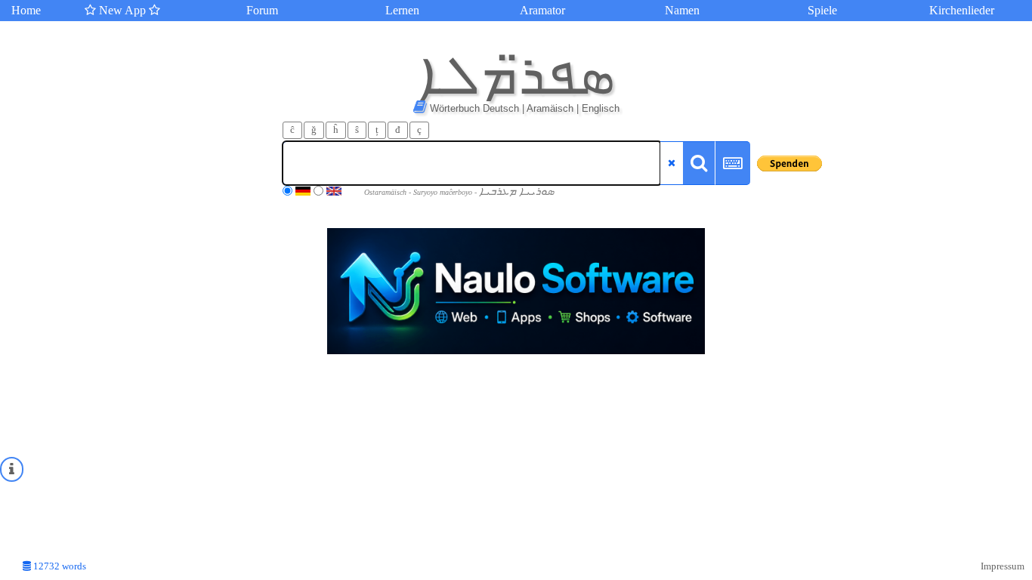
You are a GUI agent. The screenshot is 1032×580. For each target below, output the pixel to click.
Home (26, 10)
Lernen (402, 10)
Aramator (542, 10)
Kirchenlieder (961, 10)
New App (122, 10)
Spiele (822, 10)
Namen (682, 10)
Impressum (1002, 566)
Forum (262, 10)
